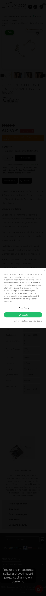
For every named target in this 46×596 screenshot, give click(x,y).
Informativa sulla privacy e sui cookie (27, 321)
